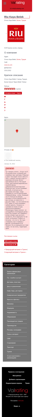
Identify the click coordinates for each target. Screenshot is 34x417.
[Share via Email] (5, 96)
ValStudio (21, 400)
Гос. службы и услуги (14, 278)
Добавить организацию (17, 379)
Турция (23, 20)
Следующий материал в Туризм (15, 252)
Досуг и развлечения (14, 286)
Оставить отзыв (10, 93)
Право (27, 383)
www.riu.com (8, 65)
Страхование (11, 343)
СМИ (8, 338)
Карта (19, 93)
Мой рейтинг (17, 375)
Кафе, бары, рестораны (14, 291)
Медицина (10, 308)
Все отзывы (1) (10, 244)
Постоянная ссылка (10, 236)
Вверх (16, 406)
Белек (19, 20)
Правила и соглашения (16, 372)
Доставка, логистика (13, 282)
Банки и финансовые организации (14, 272)
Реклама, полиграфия (14, 330)
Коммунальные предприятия (16, 295)
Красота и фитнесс (13, 299)
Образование (11, 317)
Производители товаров (15, 321)
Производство (11, 325)
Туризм (9, 351)
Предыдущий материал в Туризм (15, 249)
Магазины (10, 304)
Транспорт (10, 347)
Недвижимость (12, 312)
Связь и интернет (12, 334)
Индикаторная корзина (14, 383)
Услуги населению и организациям (13, 357)
